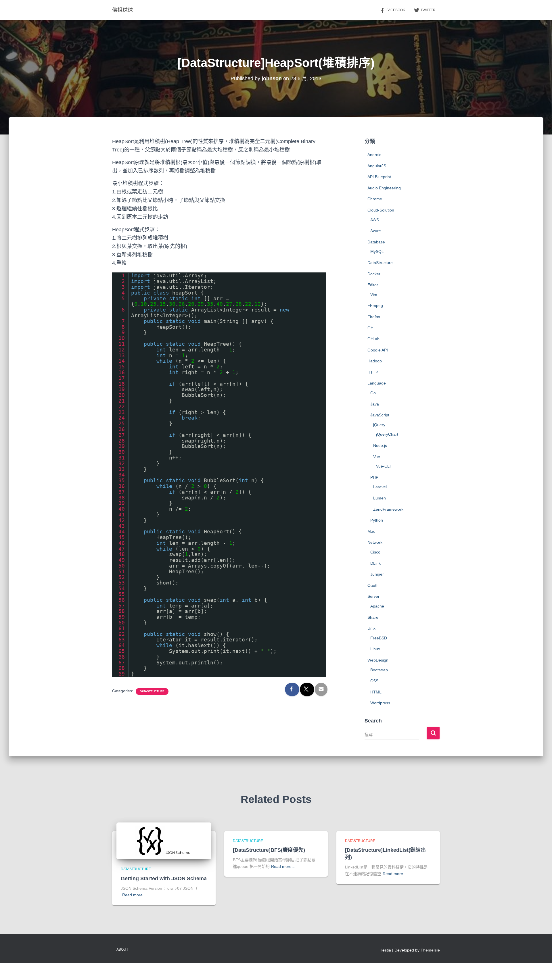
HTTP (372, 372)
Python (376, 520)
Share (372, 617)
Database (376, 242)
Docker (373, 274)
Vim (373, 294)
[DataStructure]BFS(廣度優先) (269, 850)
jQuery (379, 424)
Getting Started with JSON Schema (164, 878)
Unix (371, 628)
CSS (374, 680)
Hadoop (374, 361)
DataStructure (152, 691)
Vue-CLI (383, 466)
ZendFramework (388, 509)
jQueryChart (387, 434)
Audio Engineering (384, 188)
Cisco (375, 552)
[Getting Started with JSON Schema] (163, 840)
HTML (376, 692)
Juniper (377, 574)
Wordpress (380, 703)
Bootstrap (379, 670)
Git (370, 328)
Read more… (134, 895)
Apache (377, 606)
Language (376, 383)
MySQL (377, 251)
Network (374, 542)
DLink (375, 563)
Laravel (380, 487)
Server (373, 596)
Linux (375, 649)
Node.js (380, 445)
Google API (377, 350)
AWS (374, 220)
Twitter (428, 10)
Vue (376, 456)
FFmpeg (375, 305)
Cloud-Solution (380, 210)
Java (374, 404)
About (122, 949)
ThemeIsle (430, 950)
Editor (372, 284)
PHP (374, 477)
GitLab (373, 339)
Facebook (395, 10)
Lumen (379, 498)
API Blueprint (379, 176)
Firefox (373, 316)
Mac (371, 531)
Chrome (374, 199)
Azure (375, 230)
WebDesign (377, 660)
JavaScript (379, 415)
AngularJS (376, 166)
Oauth (373, 585)
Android (374, 154)
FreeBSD (378, 638)
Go (373, 393)
